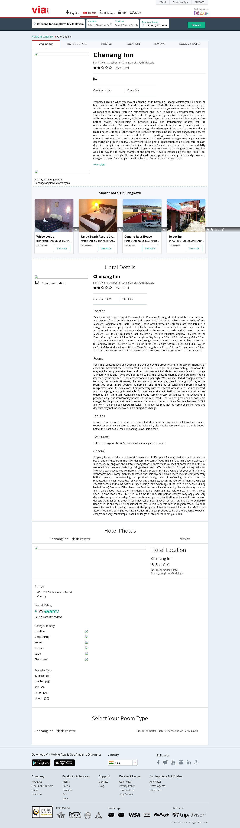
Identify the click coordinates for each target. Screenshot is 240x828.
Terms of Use (127, 790)
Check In (92, 21)
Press (35, 790)
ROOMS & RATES (189, 43)
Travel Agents (157, 785)
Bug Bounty (126, 794)
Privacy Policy (127, 785)
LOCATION (133, 43)
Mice (65, 798)
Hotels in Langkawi (42, 36)
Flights (66, 781)
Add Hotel (155, 781)
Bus (64, 794)
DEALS (163, 2)
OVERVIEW (46, 44)
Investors (37, 794)
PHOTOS (106, 43)
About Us (37, 781)
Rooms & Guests (150, 22)
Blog (101, 785)
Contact (103, 781)
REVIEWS (159, 43)
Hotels (66, 785)
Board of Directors (42, 785)
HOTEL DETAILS (77, 43)
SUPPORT (200, 2)
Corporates (156, 790)
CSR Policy (125, 781)
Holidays (67, 790)
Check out (119, 21)
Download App (180, 2)
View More (99, 164)
